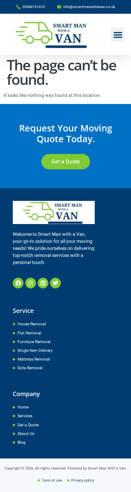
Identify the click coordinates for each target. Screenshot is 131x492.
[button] (118, 35)
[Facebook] (18, 283)
